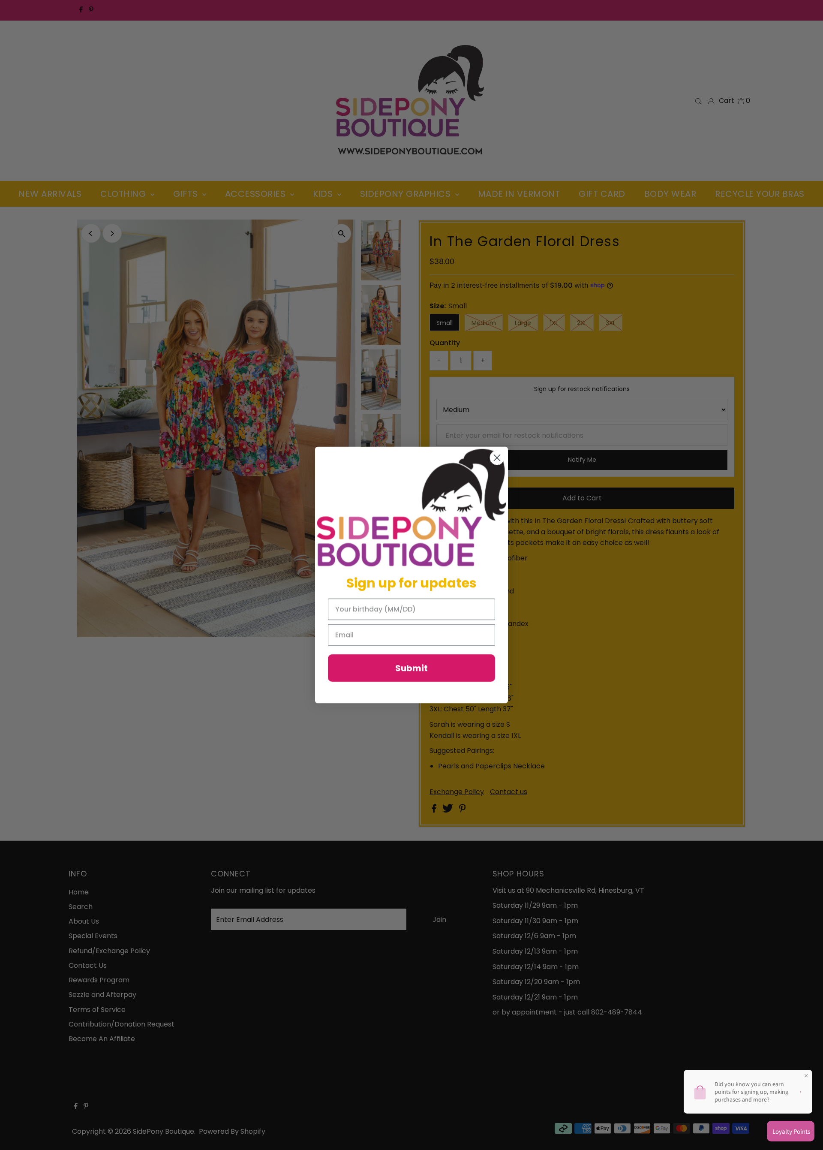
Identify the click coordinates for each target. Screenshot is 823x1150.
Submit (411, 668)
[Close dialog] (497, 457)
